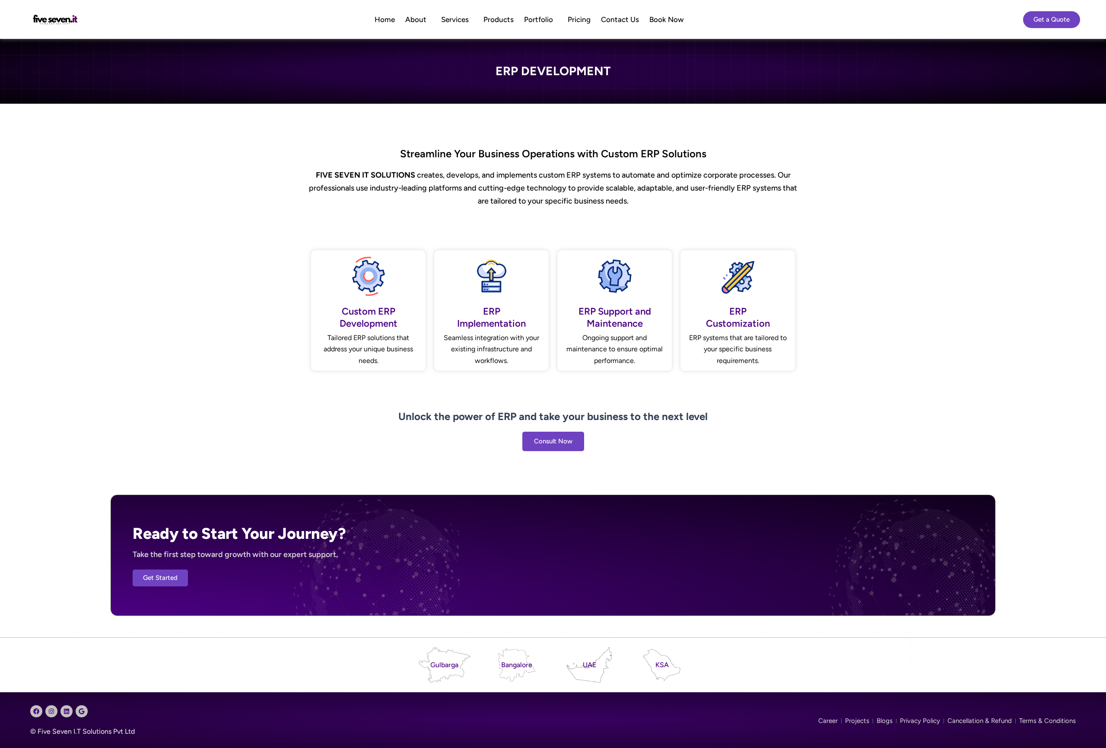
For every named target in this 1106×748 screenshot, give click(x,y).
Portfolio (538, 19)
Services (455, 19)
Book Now (666, 19)
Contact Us (620, 19)
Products (498, 19)
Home (385, 19)
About (415, 19)
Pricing (579, 19)
